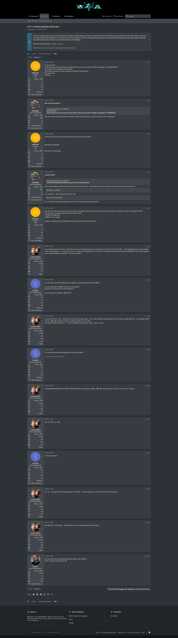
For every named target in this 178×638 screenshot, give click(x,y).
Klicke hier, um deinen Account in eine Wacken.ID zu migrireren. (54, 48)
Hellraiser (32, 29)
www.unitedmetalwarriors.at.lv (41, 94)
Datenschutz (122, 632)
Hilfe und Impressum (134, 632)
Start (143, 632)
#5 (149, 208)
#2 (149, 100)
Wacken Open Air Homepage (78, 616)
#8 (149, 316)
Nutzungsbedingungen (109, 632)
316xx (41, 274)
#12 (149, 453)
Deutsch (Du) (54, 632)
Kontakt (71, 623)
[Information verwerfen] (148, 36)
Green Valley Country (38, 584)
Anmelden (114, 616)
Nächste (37, 57)
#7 (149, 280)
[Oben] (146, 632)
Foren (71, 619)
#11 (149, 419)
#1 (149, 62)
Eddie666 (35, 111)
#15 (149, 556)
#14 (149, 522)
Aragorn (35, 566)
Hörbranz (40, 92)
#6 (149, 246)
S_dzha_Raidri (35, 257)
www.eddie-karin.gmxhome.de (41, 128)
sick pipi (35, 290)
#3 (149, 134)
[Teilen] (146, 62)
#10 (149, 386)
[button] (61, 16)
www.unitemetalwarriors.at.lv (54, 356)
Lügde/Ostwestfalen (37, 125)
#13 (149, 489)
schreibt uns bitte (57, 44)
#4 (149, 172)
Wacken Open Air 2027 (39, 632)
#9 (149, 349)
